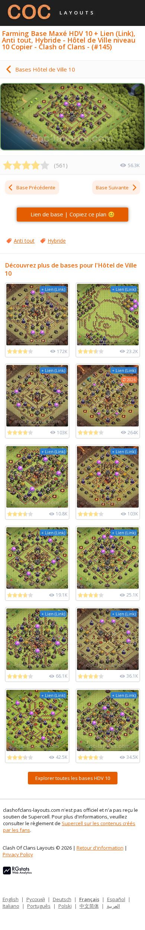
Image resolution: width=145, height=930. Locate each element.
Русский (35, 899)
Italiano (11, 906)
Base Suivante (112, 187)
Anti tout (24, 240)
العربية (113, 906)
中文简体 (89, 906)
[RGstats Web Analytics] (17, 872)
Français (89, 899)
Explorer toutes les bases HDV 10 (72, 778)
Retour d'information (100, 847)
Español (116, 899)
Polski (65, 906)
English (11, 899)
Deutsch (62, 899)
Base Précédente (35, 187)
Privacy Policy (18, 854)
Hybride (57, 240)
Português (39, 906)
